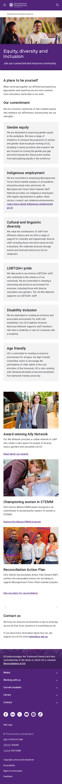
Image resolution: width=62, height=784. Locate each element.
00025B (15, 745)
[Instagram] (33, 715)
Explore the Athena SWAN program (22, 521)
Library (7, 694)
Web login (7, 725)
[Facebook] (5, 715)
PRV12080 (16, 751)
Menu (4, 5)
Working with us (12, 680)
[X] (19, 715)
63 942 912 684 (16, 739)
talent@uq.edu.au (38, 636)
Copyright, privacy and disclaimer (18, 760)
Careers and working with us (20, 14)
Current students (12, 687)
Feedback (7, 776)
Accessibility (9, 765)
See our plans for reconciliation (20, 593)
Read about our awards (15, 454)
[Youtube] (26, 715)
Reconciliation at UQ (14, 663)
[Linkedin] (12, 715)
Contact (7, 702)
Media (6, 672)
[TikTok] (40, 715)
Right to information (12, 771)
